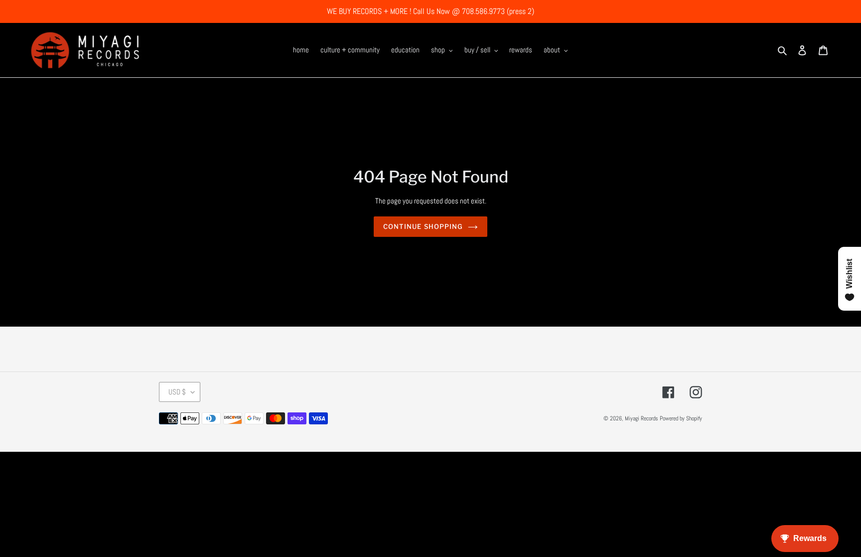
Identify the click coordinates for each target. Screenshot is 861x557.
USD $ (177, 391)
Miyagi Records (641, 418)
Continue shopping (423, 226)
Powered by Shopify (681, 418)
